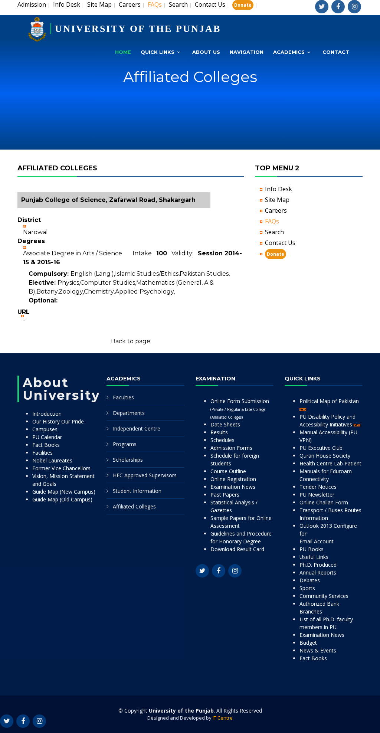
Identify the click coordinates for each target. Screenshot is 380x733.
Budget (308, 642)
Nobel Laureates (52, 460)
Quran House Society (324, 455)
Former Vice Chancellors (61, 468)
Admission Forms (231, 447)
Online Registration (233, 478)
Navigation (246, 52)
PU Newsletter (316, 494)
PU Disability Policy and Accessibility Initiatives (327, 420)
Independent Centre (136, 428)
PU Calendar (47, 437)
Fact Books (46, 444)
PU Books (311, 549)
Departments (129, 412)
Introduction (47, 413)
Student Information (137, 490)
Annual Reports (317, 572)
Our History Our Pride (58, 421)
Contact (335, 52)
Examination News (232, 486)
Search (178, 4)
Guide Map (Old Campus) (62, 499)
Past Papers (224, 494)
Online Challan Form (323, 502)
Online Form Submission (239, 408)
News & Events (317, 650)
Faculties (123, 397)
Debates (309, 580)
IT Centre (223, 717)
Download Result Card (237, 549)
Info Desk (66, 4)
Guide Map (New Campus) (63, 491)
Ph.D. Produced (318, 564)
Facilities (42, 452)
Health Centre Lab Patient (330, 463)
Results (219, 432)
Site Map (99, 4)
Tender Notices (318, 486)
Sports (307, 588)
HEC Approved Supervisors (145, 475)
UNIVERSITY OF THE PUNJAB (138, 28)
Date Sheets (225, 424)
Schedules (222, 440)
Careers (130, 4)
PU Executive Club (321, 447)
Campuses (45, 429)
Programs (125, 444)
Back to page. (131, 341)
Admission (31, 4)
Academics (289, 52)
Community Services (323, 595)
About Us (206, 52)
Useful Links (313, 556)
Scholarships (128, 459)
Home (123, 52)
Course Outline (228, 471)
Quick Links (157, 52)
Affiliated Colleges (134, 506)
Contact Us (210, 4)
